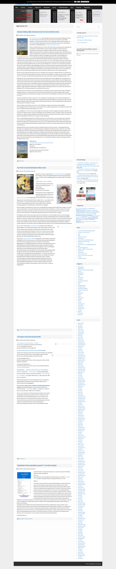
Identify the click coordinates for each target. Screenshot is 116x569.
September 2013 (81, 464)
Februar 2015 (81, 450)
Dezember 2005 (81, 536)
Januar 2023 (81, 366)
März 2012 (80, 480)
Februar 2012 (81, 481)
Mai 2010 (80, 498)
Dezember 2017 (81, 427)
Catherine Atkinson (32, 371)
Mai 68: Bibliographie (82, 247)
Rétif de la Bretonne (90, 219)
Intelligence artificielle (85, 214)
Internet (92, 214)
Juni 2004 (80, 550)
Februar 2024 (81, 352)
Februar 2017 (81, 435)
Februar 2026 (81, 330)
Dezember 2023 (81, 355)
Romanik (80, 299)
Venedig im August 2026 (83, 173)
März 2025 (80, 338)
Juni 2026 (80, 324)
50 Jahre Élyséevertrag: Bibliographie (86, 230)
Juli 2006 (80, 529)
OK (75, 1)
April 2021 (80, 392)
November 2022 (81, 369)
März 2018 (80, 426)
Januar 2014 (81, 460)
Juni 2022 (80, 375)
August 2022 (81, 372)
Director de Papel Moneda (23, 367)
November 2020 (81, 398)
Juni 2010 (80, 496)
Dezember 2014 (81, 452)
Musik (79, 291)
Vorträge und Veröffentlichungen (84, 40)
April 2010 (80, 500)
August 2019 (81, 410)
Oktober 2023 (81, 358)
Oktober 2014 (81, 453)
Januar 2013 (81, 470)
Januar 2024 (81, 353)
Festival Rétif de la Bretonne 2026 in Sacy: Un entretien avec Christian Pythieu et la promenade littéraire (87, 177)
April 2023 (80, 363)
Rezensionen (47, 7)
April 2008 (80, 517)
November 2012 (81, 472)
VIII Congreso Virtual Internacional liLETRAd (29, 337)
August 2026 (81, 323)
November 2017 (81, 429)
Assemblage (79, 208)
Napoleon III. (38, 7)
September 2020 (81, 401)
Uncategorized (81, 303)
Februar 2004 (81, 553)
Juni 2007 (80, 521)
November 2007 (81, 518)
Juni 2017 (80, 433)
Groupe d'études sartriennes (90, 212)
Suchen (54, 7)
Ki (95, 214)
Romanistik (83, 219)
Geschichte (21, 329)
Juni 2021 (80, 389)
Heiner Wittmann (31, 35)
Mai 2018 (80, 423)
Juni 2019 (80, 412)
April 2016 (80, 443)
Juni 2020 (80, 404)
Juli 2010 (80, 495)
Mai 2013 (80, 467)
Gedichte (97, 211)
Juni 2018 (80, 421)
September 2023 (81, 360)
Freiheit (93, 211)
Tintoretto (94, 221)
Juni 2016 (80, 440)
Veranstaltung (22, 458)
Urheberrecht (81, 307)
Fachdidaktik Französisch (84, 211)
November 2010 (81, 490)
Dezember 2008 (81, 512)
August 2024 (81, 346)
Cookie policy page (82, 236)
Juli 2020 (80, 403)
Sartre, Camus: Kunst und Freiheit (85, 255)
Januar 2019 (81, 417)
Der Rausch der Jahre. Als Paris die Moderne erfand (41, 142)
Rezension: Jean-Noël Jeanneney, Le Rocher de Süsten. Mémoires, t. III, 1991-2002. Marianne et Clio (87, 181)
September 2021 (81, 384)
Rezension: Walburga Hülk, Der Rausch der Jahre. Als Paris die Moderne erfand (38, 32)
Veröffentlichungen (63, 7)
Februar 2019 (81, 415)
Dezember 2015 (81, 447)
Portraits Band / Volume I (59, 174)
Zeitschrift (30, 518)
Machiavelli (94, 217)
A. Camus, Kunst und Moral (84, 232)
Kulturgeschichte (82, 285)
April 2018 (80, 424)
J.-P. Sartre (22, 7)
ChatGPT (83, 210)
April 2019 (80, 413)
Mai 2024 (80, 349)
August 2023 (81, 361)
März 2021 (80, 393)
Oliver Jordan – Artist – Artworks (44, 181)
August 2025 (81, 334)
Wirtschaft (80, 313)
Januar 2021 (81, 395)
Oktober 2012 (81, 473)
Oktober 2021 (81, 383)
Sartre (78, 221)
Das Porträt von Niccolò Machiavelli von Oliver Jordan (31, 168)
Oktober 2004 (81, 544)
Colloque (88, 210)
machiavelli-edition (35, 225)
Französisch (80, 277)
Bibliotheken (81, 268)
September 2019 (81, 409)
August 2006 (81, 527)
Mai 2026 (80, 326)
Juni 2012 (80, 478)
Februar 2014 (81, 458)
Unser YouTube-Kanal (82, 42)
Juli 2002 (80, 556)
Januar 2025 (81, 341)
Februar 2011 (81, 487)
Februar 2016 (81, 444)
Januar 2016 (81, 446)
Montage (80, 218)
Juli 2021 (80, 387)
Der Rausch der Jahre (36, 38)
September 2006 (81, 526)
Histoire (78, 214)
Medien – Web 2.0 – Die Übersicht (85, 249)
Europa (79, 271)
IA (80, 214)
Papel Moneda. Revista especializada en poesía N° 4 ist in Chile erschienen (37, 465)
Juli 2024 (80, 347)
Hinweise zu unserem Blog (83, 241)
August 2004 (81, 547)
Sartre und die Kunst (82, 253)
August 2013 (81, 466)
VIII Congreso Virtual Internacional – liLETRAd (28, 343)
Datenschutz (87, 7)
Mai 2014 (80, 455)
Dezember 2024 (81, 343)
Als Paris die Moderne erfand (53, 44)
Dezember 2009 (81, 503)
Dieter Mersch (92, 210)
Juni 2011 (80, 486)
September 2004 (81, 546)
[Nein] (114, 2)
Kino (79, 283)
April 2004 (80, 552)
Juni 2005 (80, 540)
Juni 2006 (80, 530)
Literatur (84, 217)
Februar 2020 (81, 406)
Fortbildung (80, 274)
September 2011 (81, 484)
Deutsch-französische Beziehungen (85, 240)
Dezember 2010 (81, 489)
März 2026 (80, 329)
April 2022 (80, 377)
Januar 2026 (81, 332)
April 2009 (80, 510)
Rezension (78, 219)
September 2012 (81, 475)
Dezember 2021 (81, 380)
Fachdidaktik (81, 273)
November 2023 (81, 357)
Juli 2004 (80, 549)
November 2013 (81, 461)
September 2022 (81, 370)
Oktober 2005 (81, 538)
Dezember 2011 (81, 483)
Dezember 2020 (81, 397)
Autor (72, 7)
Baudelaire (83, 208)
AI (76, 208)
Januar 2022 (81, 378)
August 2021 (81, 386)
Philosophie (91, 218)
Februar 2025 (81, 340)
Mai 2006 (80, 532)
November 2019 (81, 407)
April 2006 (80, 533)
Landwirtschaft (95, 215)
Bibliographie (22, 518)
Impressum (78, 7)
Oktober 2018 (81, 420)
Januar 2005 (81, 541)
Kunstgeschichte (27, 329)
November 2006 (81, 524)
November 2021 (81, 381)
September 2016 (81, 437)
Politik (96, 218)
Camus (78, 210)
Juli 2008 (80, 515)
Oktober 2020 (81, 400)
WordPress (92, 563)
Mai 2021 (80, 390)
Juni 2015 (80, 449)
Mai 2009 (80, 509)
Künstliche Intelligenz (86, 215)
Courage (99, 563)
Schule (79, 300)
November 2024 (81, 344)
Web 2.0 (80, 311)
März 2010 (80, 501)
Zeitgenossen (82, 222)
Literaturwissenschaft (35, 329)
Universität (80, 305)
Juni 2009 (80, 507)
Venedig (77, 222)
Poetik (26, 518)
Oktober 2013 (81, 463)
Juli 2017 (80, 432)
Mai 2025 (80, 335)
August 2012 (81, 477)
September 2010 (81, 493)
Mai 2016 (80, 441)
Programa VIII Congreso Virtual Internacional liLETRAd (30, 350)
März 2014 (80, 456)
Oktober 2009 (81, 506)
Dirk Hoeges (45, 373)
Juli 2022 (80, 373)
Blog (17, 7)
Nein (78, 1)
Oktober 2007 (81, 520)
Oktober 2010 (81, 492)
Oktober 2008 (81, 513)
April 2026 (80, 327)
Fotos (91, 211)
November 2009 (81, 504)
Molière (77, 218)
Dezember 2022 (81, 367)
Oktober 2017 (81, 430)
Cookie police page (85, 1)
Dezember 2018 (81, 418)
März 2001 (80, 558)
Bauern (87, 208)
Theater (90, 221)
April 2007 (80, 523)
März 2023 (80, 364)
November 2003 (81, 555)
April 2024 (80, 350)
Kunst (78, 215)
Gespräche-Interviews (83, 280)
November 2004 (81, 543)
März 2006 (80, 535)
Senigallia (83, 221)
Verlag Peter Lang (23, 375)
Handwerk (97, 212)
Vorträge (80, 310)
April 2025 (80, 337)
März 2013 (80, 469)
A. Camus (30, 7)
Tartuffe (86, 221)
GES (77, 212)
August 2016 (81, 438)
